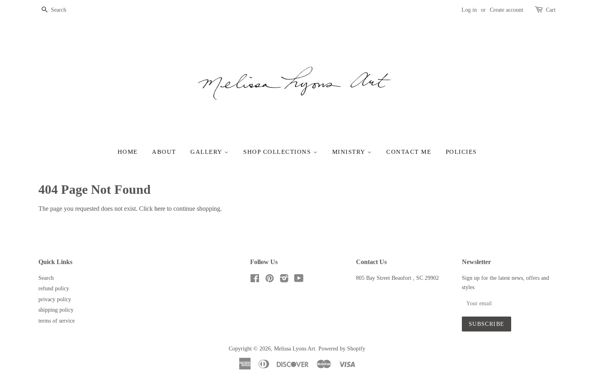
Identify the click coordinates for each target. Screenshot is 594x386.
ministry (350, 152)
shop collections (278, 152)
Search (46, 278)
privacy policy (54, 299)
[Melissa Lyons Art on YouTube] (298, 280)
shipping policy (56, 310)
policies (461, 152)
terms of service (56, 321)
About (164, 152)
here (159, 208)
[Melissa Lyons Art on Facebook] (254, 280)
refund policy (53, 288)
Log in (469, 10)
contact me (408, 152)
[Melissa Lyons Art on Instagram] (284, 280)
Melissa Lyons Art (294, 349)
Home (128, 152)
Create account (506, 10)
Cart (551, 10)
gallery (207, 152)
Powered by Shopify (341, 349)
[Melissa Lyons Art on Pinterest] (269, 280)
